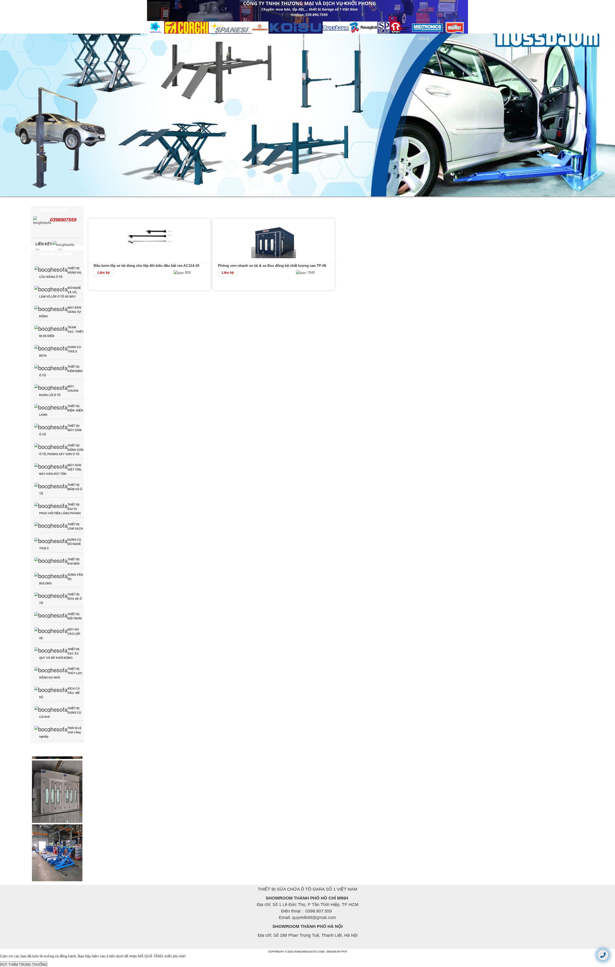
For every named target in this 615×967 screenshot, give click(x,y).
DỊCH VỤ (342, 38)
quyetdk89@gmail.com (314, 925)
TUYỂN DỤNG (383, 38)
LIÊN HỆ (424, 38)
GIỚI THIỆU (226, 38)
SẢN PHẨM (267, 38)
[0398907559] (603, 955)
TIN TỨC (305, 38)
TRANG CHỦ (184, 38)
